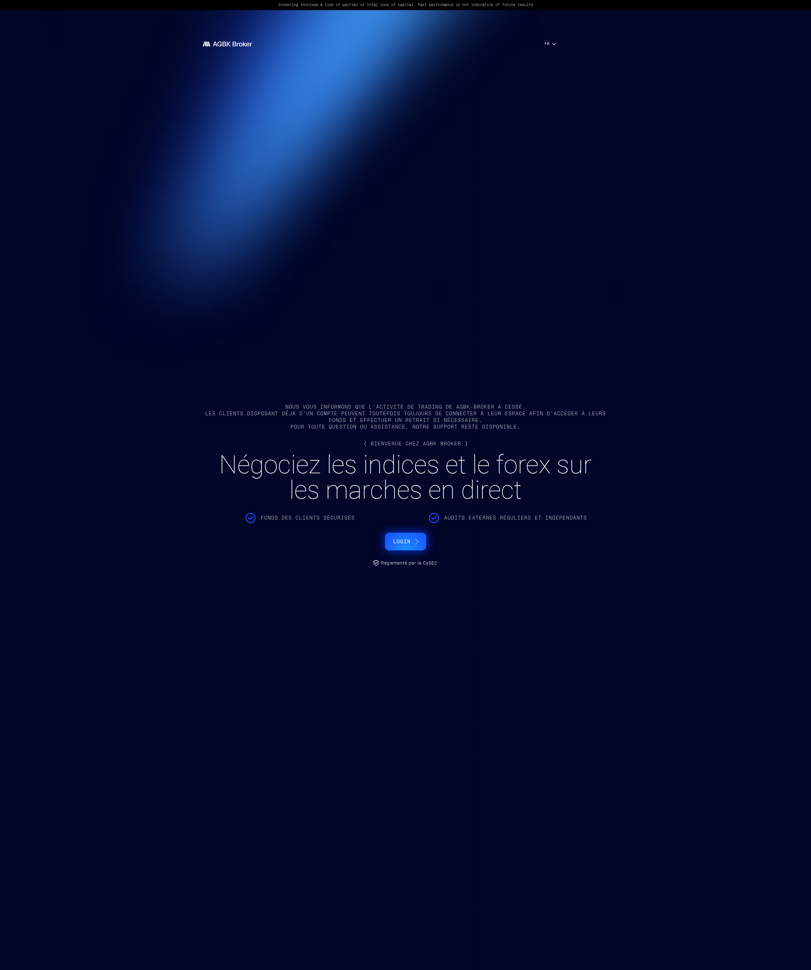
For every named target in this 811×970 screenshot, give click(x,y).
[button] (551, 44)
